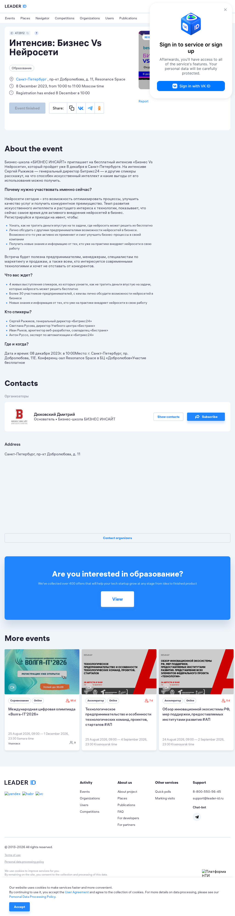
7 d (151, 700)
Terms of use (13, 855)
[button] (99, 782)
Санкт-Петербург (32, 79)
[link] (42, 699)
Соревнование (19, 700)
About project (127, 792)
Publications (128, 18)
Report (143, 101)
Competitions (64, 18)
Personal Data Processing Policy (32, 897)
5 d (228, 700)
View (117, 599)
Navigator (42, 18)
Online (38, 700)
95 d (73, 700)
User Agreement (77, 892)
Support (199, 782)
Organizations (90, 18)
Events (10, 18)
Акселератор (95, 700)
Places (25, 18)
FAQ (121, 812)
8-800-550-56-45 (207, 792)
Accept (19, 907)
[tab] (99, 782)
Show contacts (168, 417)
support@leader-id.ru (208, 798)
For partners (126, 825)
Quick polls (163, 792)
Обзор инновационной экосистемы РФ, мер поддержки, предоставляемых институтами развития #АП (196, 714)
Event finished (27, 108)
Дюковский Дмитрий (54, 414)
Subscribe (210, 417)
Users (109, 18)
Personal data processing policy (24, 861)
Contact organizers (117, 538)
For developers (128, 818)
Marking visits (165, 798)
